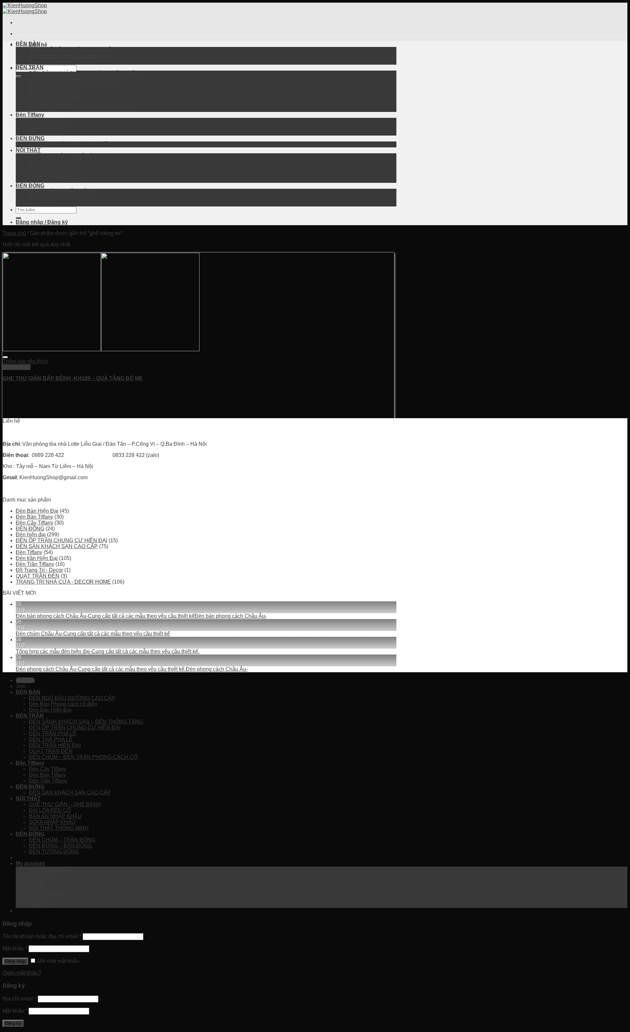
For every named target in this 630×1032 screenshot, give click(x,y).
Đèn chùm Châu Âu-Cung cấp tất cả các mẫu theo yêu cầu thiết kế (93, 633)
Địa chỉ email (19, 998)
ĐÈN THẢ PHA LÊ (51, 91)
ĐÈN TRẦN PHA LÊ (52, 85)
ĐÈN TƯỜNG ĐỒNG (54, 203)
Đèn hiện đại (31, 534)
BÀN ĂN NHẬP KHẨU (55, 168)
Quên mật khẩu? (22, 973)
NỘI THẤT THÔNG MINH (59, 180)
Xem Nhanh (17, 367)
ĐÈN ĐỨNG (30, 138)
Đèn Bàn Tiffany (47, 126)
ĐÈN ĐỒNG (30, 185)
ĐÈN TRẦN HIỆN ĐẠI (55, 97)
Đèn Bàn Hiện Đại (50, 61)
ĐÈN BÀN (28, 44)
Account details (47, 893)
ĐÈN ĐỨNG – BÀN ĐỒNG (60, 197)
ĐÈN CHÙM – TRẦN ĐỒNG (62, 191)
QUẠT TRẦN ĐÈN (51, 103)
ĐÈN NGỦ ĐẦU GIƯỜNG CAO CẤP (72, 50)
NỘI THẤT (28, 150)
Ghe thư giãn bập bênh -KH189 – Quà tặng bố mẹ (73, 378)
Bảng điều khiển (48, 869)
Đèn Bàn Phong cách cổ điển (63, 55)
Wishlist (38, 899)
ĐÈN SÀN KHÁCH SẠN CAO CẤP (70, 144)
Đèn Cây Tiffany (47, 120)
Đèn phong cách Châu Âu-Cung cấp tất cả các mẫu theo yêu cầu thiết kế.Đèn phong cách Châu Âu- (132, 669)
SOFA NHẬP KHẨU (52, 174)
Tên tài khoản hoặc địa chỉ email (42, 936)
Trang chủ (14, 233)
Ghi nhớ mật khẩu (57, 961)
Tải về (36, 881)
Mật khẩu (15, 948)
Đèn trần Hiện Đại (37, 558)
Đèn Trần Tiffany (48, 132)
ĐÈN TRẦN (30, 67)
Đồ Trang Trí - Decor (39, 570)
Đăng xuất (41, 905)
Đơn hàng (40, 875)
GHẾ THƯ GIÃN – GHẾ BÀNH (65, 156)
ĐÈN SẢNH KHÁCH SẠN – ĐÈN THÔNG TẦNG (86, 73)
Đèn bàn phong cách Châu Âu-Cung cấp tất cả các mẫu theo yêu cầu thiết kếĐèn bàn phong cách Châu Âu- (141, 616)
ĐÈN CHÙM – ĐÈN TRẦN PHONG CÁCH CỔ (83, 109)
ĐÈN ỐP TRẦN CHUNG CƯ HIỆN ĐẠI (74, 79)
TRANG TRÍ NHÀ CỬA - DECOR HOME (63, 582)
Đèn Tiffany (30, 115)
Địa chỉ (37, 887)
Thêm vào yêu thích (25, 361)
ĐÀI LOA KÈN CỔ (50, 162)
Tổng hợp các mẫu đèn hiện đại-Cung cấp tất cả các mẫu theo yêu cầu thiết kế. (108, 651)
